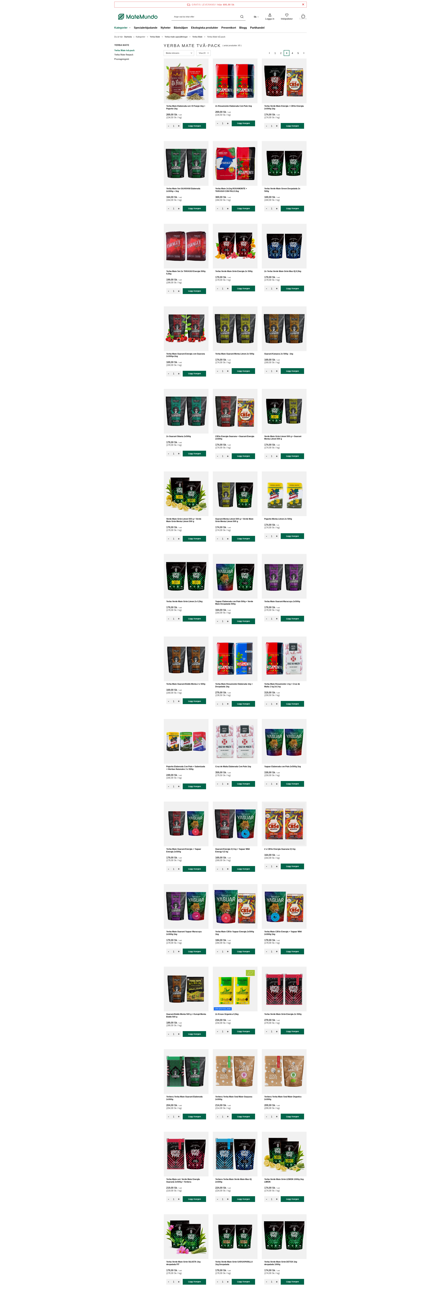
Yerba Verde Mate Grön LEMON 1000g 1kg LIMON (284, 1180)
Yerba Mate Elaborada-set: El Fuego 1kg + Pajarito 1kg (185, 107)
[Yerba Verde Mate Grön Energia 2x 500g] (235, 246)
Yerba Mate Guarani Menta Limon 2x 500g (234, 354)
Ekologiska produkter (204, 27)
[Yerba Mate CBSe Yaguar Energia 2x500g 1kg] (235, 906)
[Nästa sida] (304, 53)
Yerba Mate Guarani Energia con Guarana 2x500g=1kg (185, 355)
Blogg (243, 27)
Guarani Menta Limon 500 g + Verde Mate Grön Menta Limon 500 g (234, 520)
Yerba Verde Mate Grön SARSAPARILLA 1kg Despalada (234, 1263)
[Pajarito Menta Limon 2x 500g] (284, 493)
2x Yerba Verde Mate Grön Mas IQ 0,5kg (282, 271)
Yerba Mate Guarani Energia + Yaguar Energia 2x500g (183, 850)
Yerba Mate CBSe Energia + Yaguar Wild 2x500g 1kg (283, 932)
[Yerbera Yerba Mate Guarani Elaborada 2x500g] (186, 1071)
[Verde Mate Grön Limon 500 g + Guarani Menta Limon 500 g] (284, 411)
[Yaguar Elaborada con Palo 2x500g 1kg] (284, 741)
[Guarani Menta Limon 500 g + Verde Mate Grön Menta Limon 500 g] (235, 493)
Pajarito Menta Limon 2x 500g (278, 519)
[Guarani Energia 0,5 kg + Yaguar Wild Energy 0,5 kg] (235, 824)
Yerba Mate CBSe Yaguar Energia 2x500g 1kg (234, 932)
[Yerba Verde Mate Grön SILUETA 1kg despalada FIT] (186, 1236)
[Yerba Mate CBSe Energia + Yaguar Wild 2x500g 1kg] (284, 906)
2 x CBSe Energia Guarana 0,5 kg (279, 849)
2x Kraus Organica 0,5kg (226, 1014)
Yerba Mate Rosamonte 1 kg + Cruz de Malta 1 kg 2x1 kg (282, 685)
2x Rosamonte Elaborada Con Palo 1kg (233, 106)
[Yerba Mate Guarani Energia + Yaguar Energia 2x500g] (186, 824)
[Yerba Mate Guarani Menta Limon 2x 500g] (235, 328)
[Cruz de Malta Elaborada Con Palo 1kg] (235, 741)
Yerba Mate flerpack (123, 54)
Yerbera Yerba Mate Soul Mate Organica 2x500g (282, 1098)
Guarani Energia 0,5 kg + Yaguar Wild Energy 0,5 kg (232, 850)
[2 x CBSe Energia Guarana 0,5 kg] (284, 824)
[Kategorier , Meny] (130, 28)
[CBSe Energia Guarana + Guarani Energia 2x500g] (235, 411)
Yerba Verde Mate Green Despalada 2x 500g (282, 189)
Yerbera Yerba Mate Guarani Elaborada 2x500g (184, 1098)
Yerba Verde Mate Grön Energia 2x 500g (233, 271)
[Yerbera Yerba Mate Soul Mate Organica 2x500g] (284, 1071)
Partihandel (257, 27)
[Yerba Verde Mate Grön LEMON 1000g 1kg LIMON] (284, 1154)
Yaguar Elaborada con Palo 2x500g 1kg (282, 766)
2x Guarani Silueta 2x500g (178, 436)
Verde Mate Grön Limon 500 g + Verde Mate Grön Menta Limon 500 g (183, 520)
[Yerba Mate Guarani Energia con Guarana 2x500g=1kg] (186, 328)
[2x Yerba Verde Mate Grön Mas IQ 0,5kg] (284, 246)
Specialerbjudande (145, 27)
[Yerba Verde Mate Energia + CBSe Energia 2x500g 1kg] (284, 81)
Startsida (128, 37)
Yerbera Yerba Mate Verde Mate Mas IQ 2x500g (233, 1180)
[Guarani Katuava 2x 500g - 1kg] (284, 328)
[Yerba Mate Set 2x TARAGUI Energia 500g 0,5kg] (186, 246)
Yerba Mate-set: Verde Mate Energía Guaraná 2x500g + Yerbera (183, 1180)
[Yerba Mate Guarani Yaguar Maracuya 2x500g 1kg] (186, 906)
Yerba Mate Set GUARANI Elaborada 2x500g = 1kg (183, 189)
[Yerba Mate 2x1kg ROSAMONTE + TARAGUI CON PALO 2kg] (235, 163)
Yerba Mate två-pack (124, 50)
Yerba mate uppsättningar (176, 37)
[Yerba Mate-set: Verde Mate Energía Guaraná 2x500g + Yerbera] (186, 1154)
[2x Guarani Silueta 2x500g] (186, 411)
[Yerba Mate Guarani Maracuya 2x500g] (284, 576)
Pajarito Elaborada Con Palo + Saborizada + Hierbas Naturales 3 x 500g (185, 767)
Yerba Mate (155, 37)
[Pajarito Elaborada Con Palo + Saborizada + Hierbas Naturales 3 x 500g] (186, 741)
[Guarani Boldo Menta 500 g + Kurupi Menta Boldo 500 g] (186, 989)
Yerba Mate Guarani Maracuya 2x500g (282, 601)
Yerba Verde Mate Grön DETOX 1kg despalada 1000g (280, 1263)
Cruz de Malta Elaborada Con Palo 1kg (233, 766)
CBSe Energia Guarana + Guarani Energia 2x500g (234, 437)
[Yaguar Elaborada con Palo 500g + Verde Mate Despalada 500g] (235, 576)
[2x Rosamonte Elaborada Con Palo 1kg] (235, 81)
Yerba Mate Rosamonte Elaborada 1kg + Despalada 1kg (234, 685)
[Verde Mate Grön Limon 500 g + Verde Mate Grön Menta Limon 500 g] (186, 493)
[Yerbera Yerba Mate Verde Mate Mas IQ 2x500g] (235, 1154)
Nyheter (166, 27)
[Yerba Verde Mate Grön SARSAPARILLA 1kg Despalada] (235, 1236)
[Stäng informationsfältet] (303, 4)
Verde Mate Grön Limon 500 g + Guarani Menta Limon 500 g (282, 437)
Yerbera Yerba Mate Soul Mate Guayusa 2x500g (233, 1098)
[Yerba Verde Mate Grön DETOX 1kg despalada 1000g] (284, 1236)
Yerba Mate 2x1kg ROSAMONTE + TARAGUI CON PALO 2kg (231, 189)
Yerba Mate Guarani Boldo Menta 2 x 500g (185, 684)
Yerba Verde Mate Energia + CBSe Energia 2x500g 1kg (284, 107)
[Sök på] (242, 16)
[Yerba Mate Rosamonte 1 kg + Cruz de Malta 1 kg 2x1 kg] (284, 658)
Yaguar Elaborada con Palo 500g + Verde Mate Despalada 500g (234, 602)
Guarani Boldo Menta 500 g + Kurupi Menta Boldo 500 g (186, 1015)
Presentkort (228, 27)
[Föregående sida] (269, 53)
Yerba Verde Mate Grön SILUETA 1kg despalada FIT (183, 1263)
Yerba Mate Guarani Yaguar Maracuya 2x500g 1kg (184, 932)
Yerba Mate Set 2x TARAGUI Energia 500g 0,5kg (185, 272)
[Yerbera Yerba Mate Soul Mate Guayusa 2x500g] (235, 1071)
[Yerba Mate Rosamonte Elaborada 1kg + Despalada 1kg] (235, 658)
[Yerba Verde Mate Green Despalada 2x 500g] (284, 163)
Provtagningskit (121, 59)
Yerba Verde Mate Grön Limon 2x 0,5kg (184, 601)
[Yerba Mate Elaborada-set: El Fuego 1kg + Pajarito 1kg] (186, 81)
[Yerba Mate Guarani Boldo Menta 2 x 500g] (186, 658)
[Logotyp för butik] (138, 17)
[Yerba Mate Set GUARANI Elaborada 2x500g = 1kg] (186, 163)
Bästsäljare (181, 27)
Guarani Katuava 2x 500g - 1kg (278, 354)
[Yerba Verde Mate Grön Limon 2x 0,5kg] (186, 576)
